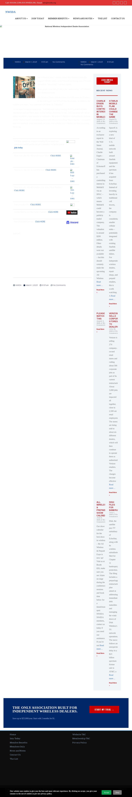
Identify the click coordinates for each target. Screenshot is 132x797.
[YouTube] (121, 3)
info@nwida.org (49, 3)
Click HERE (56, 155)
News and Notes (83, 18)
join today (18, 147)
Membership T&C (81, 738)
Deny (117, 793)
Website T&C (79, 734)
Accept (106, 793)
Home (13, 734)
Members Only (17, 746)
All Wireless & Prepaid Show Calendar (102, 509)
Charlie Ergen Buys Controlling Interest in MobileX (104, 108)
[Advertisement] (52, 253)
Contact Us (118, 18)
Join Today (37, 18)
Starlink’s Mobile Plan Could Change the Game (115, 108)
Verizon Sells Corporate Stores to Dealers (115, 320)
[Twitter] (117, 3)
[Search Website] (125, 3)
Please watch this (101, 316)
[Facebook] (113, 3)
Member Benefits (58, 18)
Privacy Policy (79, 743)
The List (102, 18)
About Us (20, 18)
